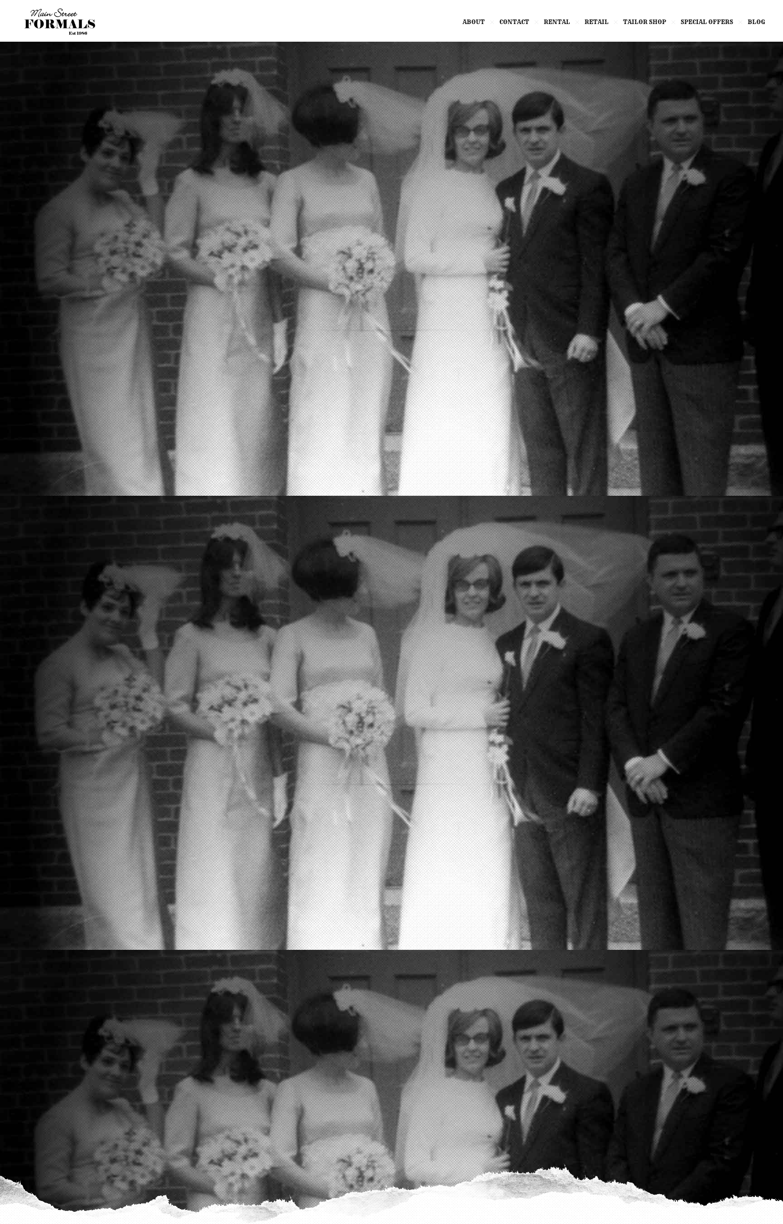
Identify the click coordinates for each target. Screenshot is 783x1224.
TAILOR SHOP (644, 21)
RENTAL (557, 21)
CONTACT (514, 21)
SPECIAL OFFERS (707, 21)
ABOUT (474, 21)
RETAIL (597, 21)
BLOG (756, 21)
